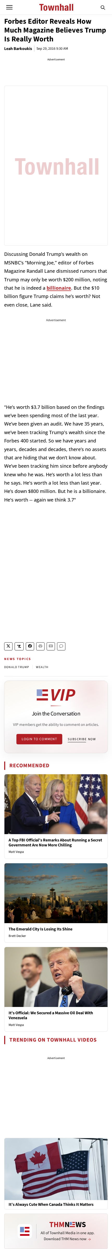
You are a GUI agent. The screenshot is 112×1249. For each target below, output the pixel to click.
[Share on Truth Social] (19, 646)
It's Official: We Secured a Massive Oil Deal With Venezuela (51, 1015)
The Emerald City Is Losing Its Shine (40, 929)
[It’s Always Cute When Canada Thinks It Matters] (56, 1169)
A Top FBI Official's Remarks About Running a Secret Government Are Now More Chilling (55, 842)
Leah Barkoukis (18, 49)
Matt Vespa (16, 851)
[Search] (103, 7)
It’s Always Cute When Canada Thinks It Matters (51, 1204)
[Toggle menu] (9, 7)
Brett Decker (17, 936)
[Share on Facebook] (30, 646)
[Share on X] (8, 646)
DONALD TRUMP (16, 667)
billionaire (59, 288)
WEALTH (42, 667)
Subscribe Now (82, 739)
